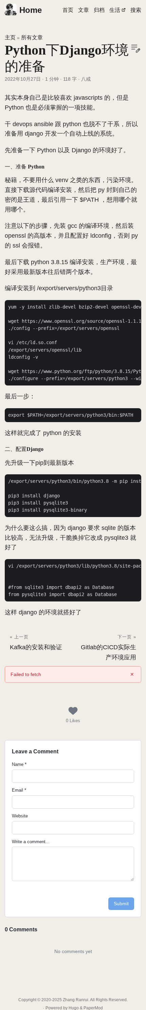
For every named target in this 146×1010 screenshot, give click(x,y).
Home (30, 10)
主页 (10, 37)
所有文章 (32, 37)
